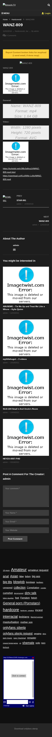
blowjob (19, 582)
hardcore (11, 609)
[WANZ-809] (26, 285)
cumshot (8, 593)
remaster (31, 638)
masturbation (11, 622)
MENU (7, 13)
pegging (37, 633)
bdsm (28, 576)
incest (39, 610)
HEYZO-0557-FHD (11, 459)
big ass (36, 576)
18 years (6, 570)
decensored (18, 593)
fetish (34, 598)
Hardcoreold (20, 31)
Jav (27, 31)
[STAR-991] (26, 200)
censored (7, 587)
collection (20, 587)
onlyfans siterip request (18, 633)
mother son (26, 622)
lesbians (24, 616)
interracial (10, 616)
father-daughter (8, 598)
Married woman (37, 617)
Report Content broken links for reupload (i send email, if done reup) (26, 54)
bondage (30, 582)
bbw (21, 576)
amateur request (38, 570)
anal (6, 576)
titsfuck (6, 647)
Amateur (19, 569)
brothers (39, 582)
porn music (7, 638)
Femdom (25, 597)
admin (16, 245)
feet (17, 598)
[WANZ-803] (26, 220)
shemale (28, 642)
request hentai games (10, 643)
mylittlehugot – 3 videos (15, 359)
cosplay (43, 588)
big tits (7, 582)
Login (47, 13)
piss (44, 634)
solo (38, 643)
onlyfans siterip (14, 627)
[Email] (14, 249)
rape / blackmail (19, 638)
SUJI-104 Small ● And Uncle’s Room (20, 409)
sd (20, 643)
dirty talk (30, 593)
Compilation (33, 587)
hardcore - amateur (27, 610)
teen (43, 643)
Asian (14, 576)
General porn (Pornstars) (21, 603)
